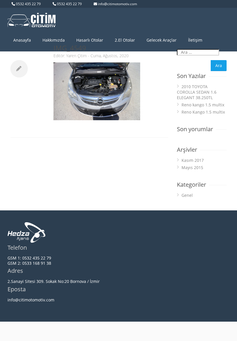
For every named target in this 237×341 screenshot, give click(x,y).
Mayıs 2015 (192, 167)
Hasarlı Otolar (89, 40)
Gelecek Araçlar (162, 40)
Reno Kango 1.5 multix (203, 112)
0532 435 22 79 (28, 3)
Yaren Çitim (76, 55)
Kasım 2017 (193, 160)
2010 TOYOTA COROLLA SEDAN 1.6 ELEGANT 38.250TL (196, 92)
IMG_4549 (69, 48)
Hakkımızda (53, 40)
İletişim (195, 40)
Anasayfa (22, 40)
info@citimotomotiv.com (117, 3)
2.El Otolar (125, 40)
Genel (187, 195)
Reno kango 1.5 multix (203, 105)
